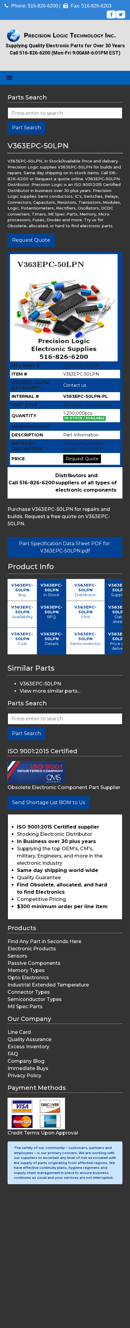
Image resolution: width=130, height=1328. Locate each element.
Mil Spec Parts (25, 1006)
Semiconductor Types (35, 999)
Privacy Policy (24, 1075)
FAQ (13, 1054)
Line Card (19, 1032)
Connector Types (29, 992)
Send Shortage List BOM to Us (48, 802)
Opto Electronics (28, 977)
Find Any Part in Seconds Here (44, 941)
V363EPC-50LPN (40, 684)
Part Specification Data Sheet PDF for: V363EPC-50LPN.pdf (65, 547)
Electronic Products (32, 949)
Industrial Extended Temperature (48, 985)
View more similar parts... (50, 691)
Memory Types (26, 970)
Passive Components (34, 963)
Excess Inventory (28, 1046)
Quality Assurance (29, 1039)
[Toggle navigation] (9, 77)
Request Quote (31, 240)
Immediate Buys (28, 1068)
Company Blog (26, 1061)
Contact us (74, 385)
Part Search (26, 128)
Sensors (17, 956)
